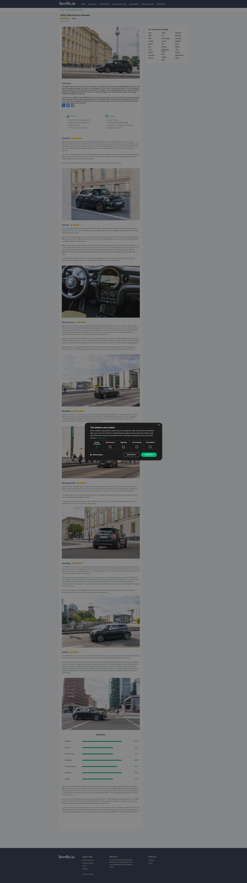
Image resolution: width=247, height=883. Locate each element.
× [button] (159, 425)
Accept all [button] (149, 455)
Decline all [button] (131, 455)
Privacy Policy (100, 438)
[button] (96, 455)
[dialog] (123, 441)
